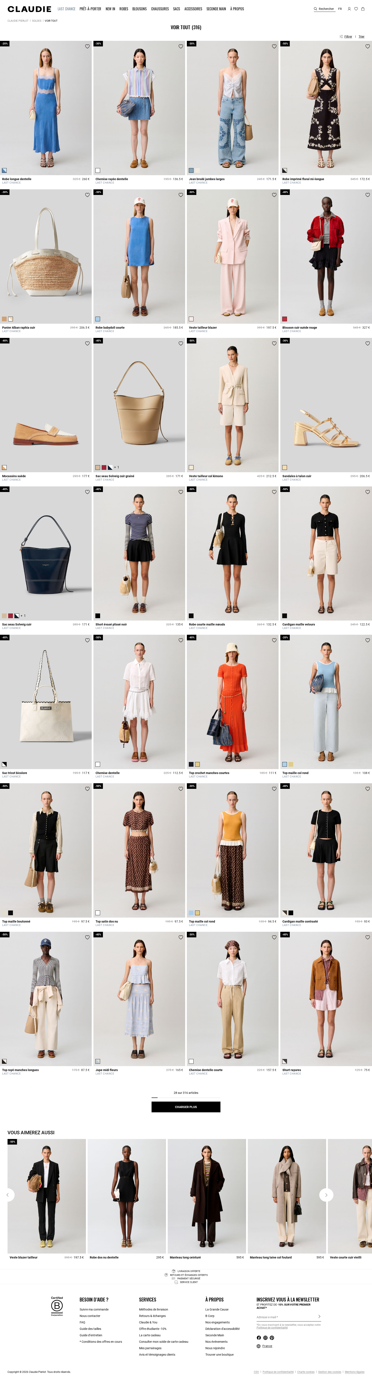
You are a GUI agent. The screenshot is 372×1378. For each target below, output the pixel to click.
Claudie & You (148, 1322)
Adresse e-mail (266, 1317)
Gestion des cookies (329, 1371)
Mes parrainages (150, 1348)
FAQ (82, 1322)
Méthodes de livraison (153, 1309)
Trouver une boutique (219, 1354)
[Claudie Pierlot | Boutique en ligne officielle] (29, 9)
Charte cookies (306, 1371)
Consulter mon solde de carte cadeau (163, 1341)
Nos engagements (217, 1322)
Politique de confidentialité (278, 1371)
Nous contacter (90, 1316)
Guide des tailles (90, 1328)
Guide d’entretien (91, 1335)
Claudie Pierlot (18, 21)
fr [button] (340, 9)
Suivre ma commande (94, 1309)
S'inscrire (319, 1317)
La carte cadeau (150, 1335)
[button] (67, 9)
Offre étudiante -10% (152, 1328)
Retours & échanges (152, 1316)
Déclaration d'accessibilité (222, 1328)
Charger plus (186, 1107)
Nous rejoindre (215, 1348)
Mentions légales (354, 1371)
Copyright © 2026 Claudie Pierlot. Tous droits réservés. (39, 1371)
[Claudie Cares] (57, 1306)
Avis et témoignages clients (157, 1354)
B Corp (209, 1316)
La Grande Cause (216, 1309)
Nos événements (216, 1341)
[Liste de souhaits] (87, 46)
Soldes (36, 21)
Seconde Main (214, 1335)
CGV (256, 1371)
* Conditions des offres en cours (101, 1341)
